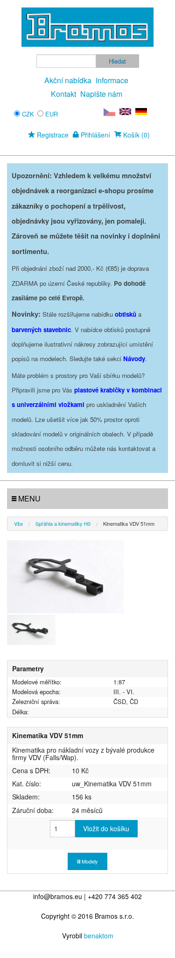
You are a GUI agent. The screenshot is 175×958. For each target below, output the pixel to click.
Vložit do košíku (106, 828)
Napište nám (101, 93)
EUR (51, 113)
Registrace (52, 134)
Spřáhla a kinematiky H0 (63, 523)
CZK (28, 113)
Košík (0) (135, 134)
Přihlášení (94, 134)
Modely (89, 861)
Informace (112, 80)
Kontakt (63, 93)
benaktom (98, 935)
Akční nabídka (67, 80)
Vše (18, 523)
